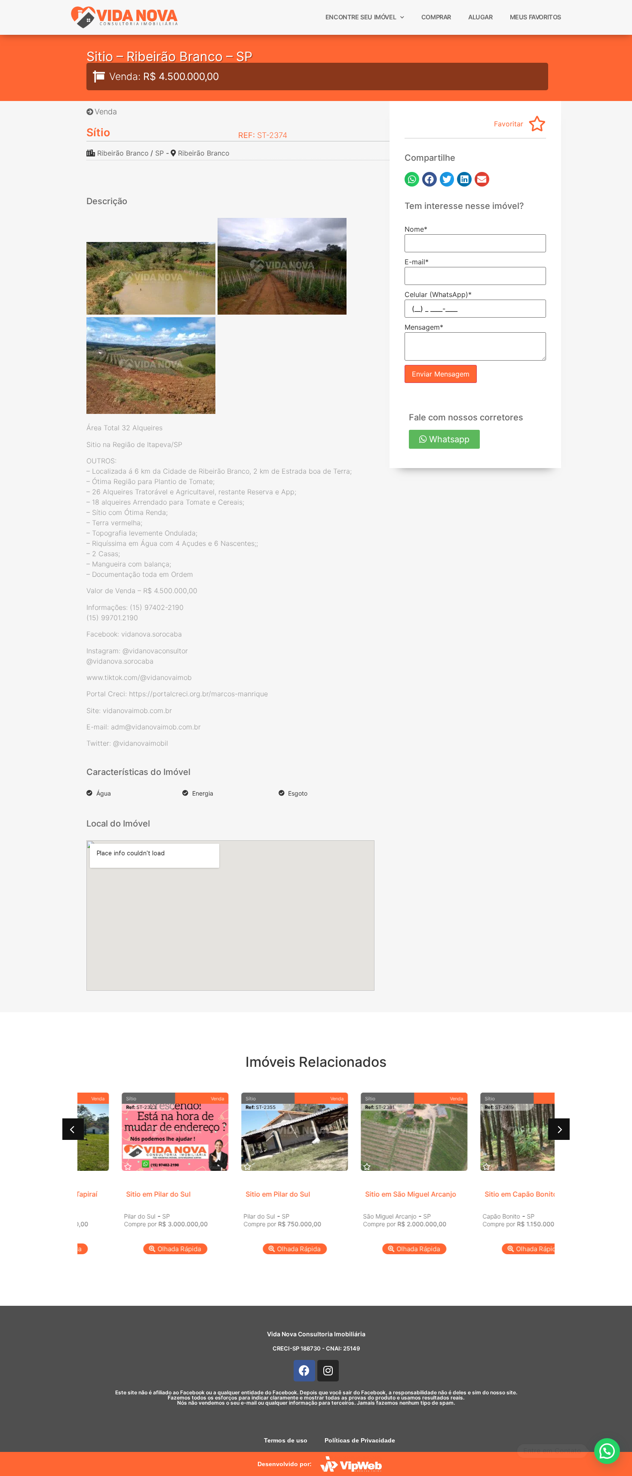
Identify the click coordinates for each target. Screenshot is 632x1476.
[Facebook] (304, 1370)
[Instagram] (328, 1370)
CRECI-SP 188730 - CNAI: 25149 (316, 1348)
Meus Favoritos (535, 17)
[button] (412, 179)
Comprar (436, 17)
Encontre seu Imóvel (360, 17)
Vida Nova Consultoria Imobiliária (316, 1334)
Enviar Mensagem (440, 374)
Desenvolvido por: (285, 1464)
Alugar (480, 17)
